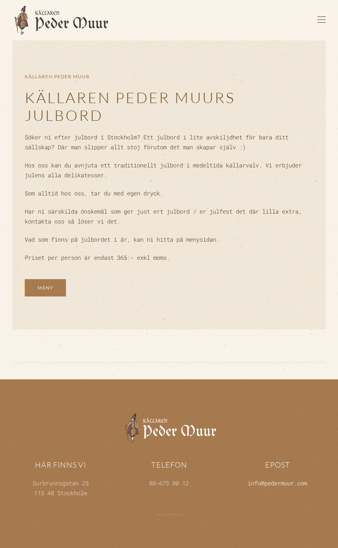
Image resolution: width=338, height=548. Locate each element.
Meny (45, 288)
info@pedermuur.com (277, 483)
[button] (321, 19)
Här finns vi (60, 464)
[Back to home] (62, 19)
